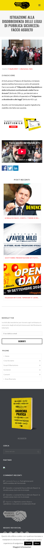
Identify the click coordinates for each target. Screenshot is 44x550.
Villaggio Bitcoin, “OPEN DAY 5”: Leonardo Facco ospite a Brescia (23, 298)
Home (7, 356)
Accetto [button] (28, 543)
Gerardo (9, 488)
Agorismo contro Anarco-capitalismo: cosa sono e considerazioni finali (19, 503)
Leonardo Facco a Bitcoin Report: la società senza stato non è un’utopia (21, 489)
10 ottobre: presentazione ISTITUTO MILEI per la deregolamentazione (23, 258)
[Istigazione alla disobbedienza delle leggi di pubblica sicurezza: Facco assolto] (22, 52)
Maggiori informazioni (22, 547)
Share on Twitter (10, 168)
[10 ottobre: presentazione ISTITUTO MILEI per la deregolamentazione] (22, 239)
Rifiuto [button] (37, 543)
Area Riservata (10, 379)
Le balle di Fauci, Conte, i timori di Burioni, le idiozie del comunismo (23, 218)
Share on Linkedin (15, 168)
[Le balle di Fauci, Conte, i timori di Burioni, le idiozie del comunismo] (22, 199)
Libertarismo (24, 69)
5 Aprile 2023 (13, 69)
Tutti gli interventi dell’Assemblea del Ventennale (18, 482)
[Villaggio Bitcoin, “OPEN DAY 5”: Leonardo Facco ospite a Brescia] (22, 279)
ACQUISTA (22, 438)
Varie (31, 69)
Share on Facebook (4, 168)
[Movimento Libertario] (22, 5)
